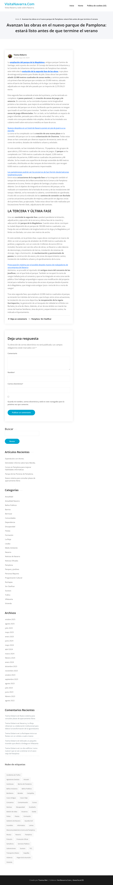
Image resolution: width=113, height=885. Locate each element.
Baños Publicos (11, 505)
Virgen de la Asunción (24, 858)
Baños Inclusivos (12, 789)
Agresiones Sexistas (13, 779)
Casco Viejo (24, 798)
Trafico (7, 595)
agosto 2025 (10, 624)
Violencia (9, 858)
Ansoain (26, 779)
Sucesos (8, 591)
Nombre (11, 372)
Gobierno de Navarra (13, 821)
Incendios (10, 825)
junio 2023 (9, 692)
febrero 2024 (10, 658)
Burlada (20, 793)
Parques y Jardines (12, 569)
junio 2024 (9, 641)
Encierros (25, 812)
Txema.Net (43, 880)
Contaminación (23, 802)
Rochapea (8, 582)
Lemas (31, 825)
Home (80, 5)
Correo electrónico (15, 384)
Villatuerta (9, 599)
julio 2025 (9, 628)
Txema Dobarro (20, 55)
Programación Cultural (13, 578)
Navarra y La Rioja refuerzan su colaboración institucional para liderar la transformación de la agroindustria (22, 726)
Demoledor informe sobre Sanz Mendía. (20, 463)
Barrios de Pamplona (25, 784)
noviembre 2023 (11, 671)
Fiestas (7, 531)
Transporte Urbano (13, 853)
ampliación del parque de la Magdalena (27, 62)
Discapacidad (10, 526)
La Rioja (8, 539)
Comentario (12, 353)
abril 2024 (9, 649)
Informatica (21, 825)
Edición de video (12, 812)
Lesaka (7, 544)
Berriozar (8, 514)
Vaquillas (26, 853)
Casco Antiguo (11, 798)
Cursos (34, 802)
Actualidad (9, 496)
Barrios (8, 509)
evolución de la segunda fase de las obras (40, 71)
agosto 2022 (10, 700)
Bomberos (10, 793)
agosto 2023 (10, 683)
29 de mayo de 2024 (21, 58)
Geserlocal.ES (78, 880)
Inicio (72, 5)
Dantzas (9, 807)
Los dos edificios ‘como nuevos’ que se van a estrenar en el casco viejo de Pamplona (21, 751)
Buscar (9, 429)
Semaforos (10, 844)
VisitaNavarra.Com (19, 4)
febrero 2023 (10, 696)
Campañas (30, 793)
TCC (31, 848)
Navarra (8, 552)
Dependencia (10, 522)
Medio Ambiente (11, 548)
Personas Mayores (12, 573)
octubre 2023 (10, 675)
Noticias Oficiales (11, 561)
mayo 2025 (9, 632)
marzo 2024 (9, 653)
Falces (8, 816)
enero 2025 (9, 636)
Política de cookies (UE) (96, 5)
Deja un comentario (18, 319)
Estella (34, 812)
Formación (9, 535)
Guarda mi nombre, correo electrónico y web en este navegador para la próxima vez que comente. (36, 403)
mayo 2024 (9, 645)
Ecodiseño (32, 807)
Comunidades (10, 518)
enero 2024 (9, 662)
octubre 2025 (10, 619)
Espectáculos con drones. (14, 458)
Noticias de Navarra (12, 556)
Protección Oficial (22, 839)
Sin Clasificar (46, 319)
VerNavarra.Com (64, 880)
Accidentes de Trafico (13, 775)
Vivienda (8, 603)
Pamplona (35, 319)
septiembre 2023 (11, 679)
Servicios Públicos (23, 844)
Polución (9, 839)
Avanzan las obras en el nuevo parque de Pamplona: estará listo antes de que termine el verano (60, 19)
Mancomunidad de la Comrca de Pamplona (21, 830)
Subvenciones (11, 848)
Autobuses (10, 784)
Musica (9, 835)
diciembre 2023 (11, 666)
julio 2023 (9, 688)
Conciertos (10, 802)
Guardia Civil (29, 821)
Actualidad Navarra (12, 501)
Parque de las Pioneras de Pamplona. (19, 474)
